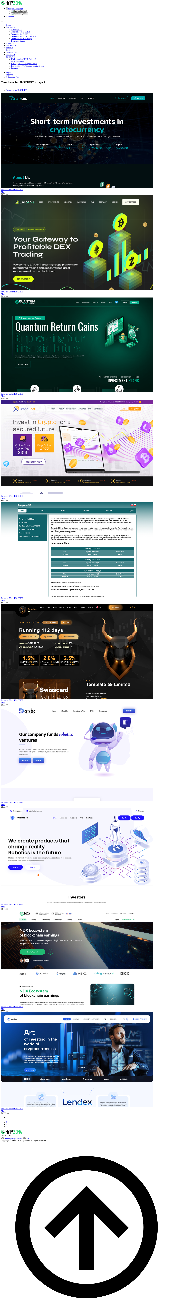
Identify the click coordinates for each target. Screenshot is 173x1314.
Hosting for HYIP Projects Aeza (24, 64)
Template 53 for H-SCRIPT (12, 190)
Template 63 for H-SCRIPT (12, 904)
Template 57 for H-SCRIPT (12, 496)
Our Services (11, 45)
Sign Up (9, 75)
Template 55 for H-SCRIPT (12, 394)
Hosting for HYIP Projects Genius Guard (27, 66)
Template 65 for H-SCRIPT (12, 1109)
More (3, 192)
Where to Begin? (18, 61)
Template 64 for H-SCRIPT (12, 1007)
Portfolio (9, 48)
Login (8, 72)
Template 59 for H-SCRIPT (12, 700)
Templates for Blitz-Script (21, 39)
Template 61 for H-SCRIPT (12, 802)
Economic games (18, 41)
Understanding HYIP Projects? (23, 59)
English (23, 11)
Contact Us (10, 54)
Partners (14, 68)
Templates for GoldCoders (21, 34)
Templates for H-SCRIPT (21, 32)
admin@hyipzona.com (14, 1138)
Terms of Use (11, 52)
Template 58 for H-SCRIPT (12, 598)
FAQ (8, 50)
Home (8, 25)
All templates (16, 29)
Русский (24, 14)
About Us (10, 43)
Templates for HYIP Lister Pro (23, 36)
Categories (10, 27)
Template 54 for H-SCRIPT (12, 292)
